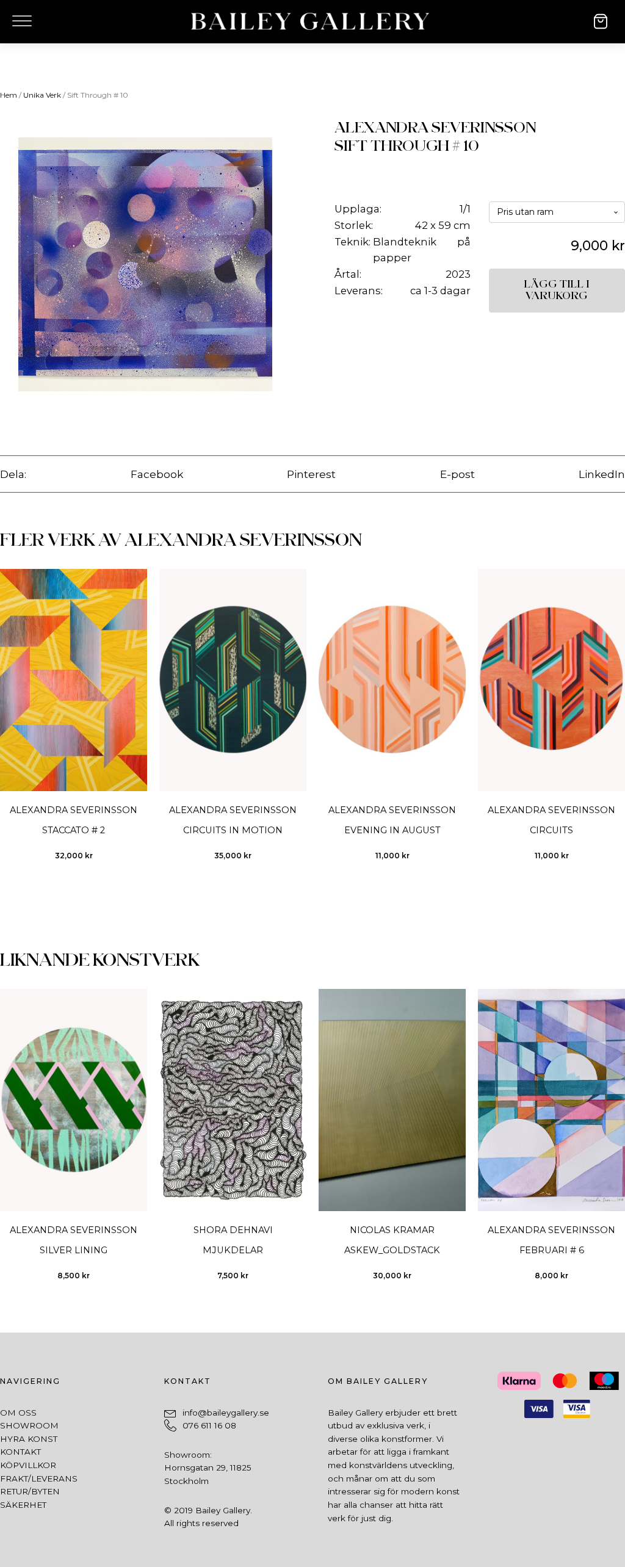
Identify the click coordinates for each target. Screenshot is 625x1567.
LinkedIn (602, 474)
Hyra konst (28, 1439)
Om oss (18, 1412)
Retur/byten (30, 1491)
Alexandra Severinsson (435, 128)
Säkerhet (23, 1505)
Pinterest (311, 474)
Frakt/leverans (39, 1478)
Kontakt (20, 1452)
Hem (8, 95)
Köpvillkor (28, 1465)
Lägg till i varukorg (557, 290)
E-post (457, 474)
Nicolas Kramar (392, 1230)
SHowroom (29, 1425)
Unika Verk (42, 95)
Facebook (157, 474)
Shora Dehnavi (233, 1230)
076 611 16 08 (209, 1425)
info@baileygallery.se (225, 1412)
